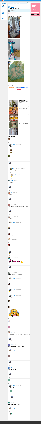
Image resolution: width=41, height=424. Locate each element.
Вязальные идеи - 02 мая (11, 7)
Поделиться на (25, 87)
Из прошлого (3, 11)
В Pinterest (19, 89)
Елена (11, 233)
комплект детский (18, 84)
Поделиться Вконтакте (18, 87)
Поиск (38, 0)
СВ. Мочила (3, 17)
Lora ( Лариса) (13, 144)
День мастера (3, 12)
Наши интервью (3, 13)
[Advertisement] (13, 96)
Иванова (12, 344)
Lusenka (11, 402)
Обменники (3, 18)
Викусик (11, 272)
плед (14, 84)
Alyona (11, 326)
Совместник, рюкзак (4, 14)
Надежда (13, 391)
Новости (2, 16)
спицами (13, 84)
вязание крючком (10, 84)
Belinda (11, 138)
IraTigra (11, 192)
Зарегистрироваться (4, 3)
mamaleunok (12, 180)
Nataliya (11, 367)
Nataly (11, 301)
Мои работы (3, 5)
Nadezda (11, 156)
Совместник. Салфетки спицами (4, 15)
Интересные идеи (3, 4)
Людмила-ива (12, 216)
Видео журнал (3, 6)
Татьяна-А (12, 257)
